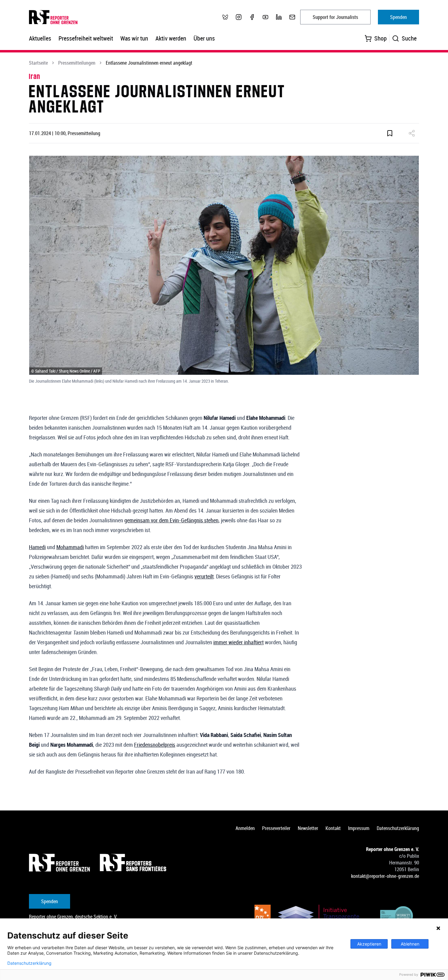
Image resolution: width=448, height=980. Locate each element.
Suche (409, 38)
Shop (380, 38)
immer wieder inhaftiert (238, 642)
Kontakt (333, 828)
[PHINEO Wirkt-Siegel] (397, 917)
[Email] (292, 17)
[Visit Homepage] (59, 862)
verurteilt (204, 576)
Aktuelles (40, 38)
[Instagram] (238, 17)
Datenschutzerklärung (398, 828)
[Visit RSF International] (134, 862)
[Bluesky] (225, 17)
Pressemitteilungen (76, 63)
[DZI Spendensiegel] (262, 917)
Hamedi (37, 547)
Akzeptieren (369, 943)
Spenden (398, 17)
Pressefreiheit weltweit (86, 38)
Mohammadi (70, 547)
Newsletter (308, 828)
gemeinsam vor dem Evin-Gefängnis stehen (171, 520)
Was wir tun (134, 38)
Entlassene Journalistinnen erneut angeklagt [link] (149, 63)
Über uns (204, 38)
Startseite (38, 63)
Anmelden (245, 828)
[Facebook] (252, 17)
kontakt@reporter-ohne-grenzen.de (385, 876)
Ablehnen (410, 943)
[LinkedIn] (278, 17)
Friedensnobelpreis (154, 744)
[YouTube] (265, 17)
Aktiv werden (170, 38)
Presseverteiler (276, 828)
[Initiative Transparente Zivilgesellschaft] (323, 917)
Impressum (358, 828)
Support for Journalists (335, 17)
